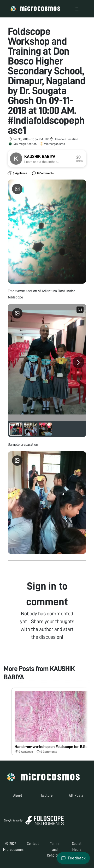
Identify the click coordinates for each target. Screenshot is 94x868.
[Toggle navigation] (77, 9)
